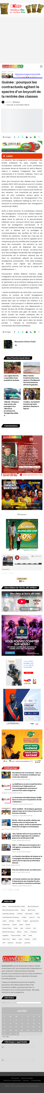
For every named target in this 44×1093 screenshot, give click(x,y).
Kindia (16, 928)
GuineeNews (5, 573)
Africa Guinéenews (33, 906)
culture (4, 921)
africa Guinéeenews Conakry (16, 906)
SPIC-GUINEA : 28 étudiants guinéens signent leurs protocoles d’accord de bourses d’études (27, 811)
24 (16, 1030)
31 (16, 1034)
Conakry (24, 917)
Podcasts (11, 573)
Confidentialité (36, 1080)
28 (39, 1030)
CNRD (37, 913)
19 (28, 1027)
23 (10, 1030)
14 (39, 1023)
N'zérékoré (33, 932)
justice (21, 924)
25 (22, 1030)
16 (10, 1027)
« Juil (3, 1036)
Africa (4, 906)
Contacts (26, 1080)
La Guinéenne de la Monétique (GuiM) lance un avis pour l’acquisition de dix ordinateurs (27, 800)
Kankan (28, 924)
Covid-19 (31, 917)
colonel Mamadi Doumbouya (10, 917)
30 (10, 1034)
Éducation (19, 943)
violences (10, 943)
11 (22, 1023)
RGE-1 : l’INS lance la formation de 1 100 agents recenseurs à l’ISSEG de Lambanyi (26, 847)
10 (16, 1023)
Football (25, 921)
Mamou (19, 932)
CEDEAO (19, 913)
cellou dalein (28, 913)
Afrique (23, 910)
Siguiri (14, 939)
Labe (21, 928)
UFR (3, 943)
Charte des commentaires (12, 1080)
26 (28, 1030)
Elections (11, 921)
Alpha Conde (31, 910)
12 (28, 1023)
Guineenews (6, 924)
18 (22, 1027)
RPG (24, 935)
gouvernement (34, 921)
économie (27, 943)
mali (34, 928)
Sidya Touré (6, 939)
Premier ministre (15, 935)
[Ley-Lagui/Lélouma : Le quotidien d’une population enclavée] (12, 368)
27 (33, 1030)
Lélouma (28, 928)
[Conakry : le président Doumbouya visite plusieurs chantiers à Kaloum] (31, 394)
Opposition (5, 935)
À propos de (15, 1078)
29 (4, 1034)
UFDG (34, 939)
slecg (20, 939)
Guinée (14, 924)
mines (26, 932)
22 (4, 1030)
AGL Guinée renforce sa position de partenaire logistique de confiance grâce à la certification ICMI (26, 836)
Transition (27, 939)
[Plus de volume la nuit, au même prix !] (6, 872)
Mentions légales (27, 1078)
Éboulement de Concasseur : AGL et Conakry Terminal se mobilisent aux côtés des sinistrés (26, 775)
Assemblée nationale (8, 913)
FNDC (19, 921)
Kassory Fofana (6, 928)
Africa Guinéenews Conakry (10, 910)
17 (16, 1027)
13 (33, 1023)
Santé (30, 935)
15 (4, 1027)
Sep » (8, 1036)
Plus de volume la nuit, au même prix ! (26, 870)
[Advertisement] (22, 40)
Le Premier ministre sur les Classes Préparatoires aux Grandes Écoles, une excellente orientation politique (26, 881)
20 (33, 1027)
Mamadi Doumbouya (8, 932)
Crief (38, 917)
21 (39, 1027)
